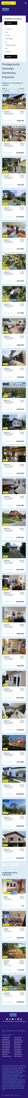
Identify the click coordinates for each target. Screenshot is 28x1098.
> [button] (16, 865)
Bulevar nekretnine (18, 1041)
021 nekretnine (5, 1039)
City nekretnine (17, 1037)
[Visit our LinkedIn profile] (18, 1019)
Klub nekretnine (5, 1044)
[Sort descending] (22, 90)
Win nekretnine (17, 1046)
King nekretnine (5, 1051)
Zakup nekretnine (18, 1054)
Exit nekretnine (17, 1047)
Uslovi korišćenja (20, 1021)
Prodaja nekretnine (6, 1056)
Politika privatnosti (8, 1021)
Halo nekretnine (18, 1042)
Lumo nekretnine (18, 1056)
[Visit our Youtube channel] (12, 1019)
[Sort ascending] (20, 90)
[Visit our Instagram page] (10, 1019)
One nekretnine (17, 1052)
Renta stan (4, 1054)
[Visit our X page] (15, 1019)
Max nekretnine (17, 1049)
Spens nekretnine (6, 1046)
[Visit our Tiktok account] (21, 1019)
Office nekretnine (6, 1042)
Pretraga (8, 56)
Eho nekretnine (17, 1044)
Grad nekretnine (6, 1037)
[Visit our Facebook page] (7, 1019)
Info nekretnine (17, 1039)
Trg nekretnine (17, 1051)
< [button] (3, 865)
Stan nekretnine (6, 1047)
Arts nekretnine (5, 1052)
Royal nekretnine (6, 1041)
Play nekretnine (5, 1049)
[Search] (14, 3)
